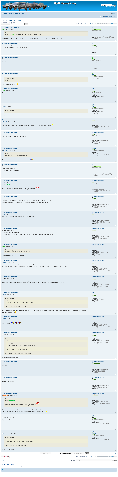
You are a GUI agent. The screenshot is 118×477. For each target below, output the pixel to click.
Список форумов (8, 13)
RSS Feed (99, 469)
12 (103, 23)
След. (114, 453)
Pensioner (5, 433)
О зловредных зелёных (11, 20)
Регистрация (109, 16)
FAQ (103, 16)
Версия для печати (112, 13)
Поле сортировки (56, 453)
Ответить (3, 23)
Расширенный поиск (111, 6)
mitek (4, 363)
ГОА (4, 198)
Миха (4, 58)
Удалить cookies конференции (89, 469)
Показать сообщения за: (34, 453)
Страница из (89, 23)
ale (3, 29)
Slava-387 (5, 121)
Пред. (3, 453)
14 (107, 23)
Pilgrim (4, 182)
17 (113, 23)
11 (101, 23)
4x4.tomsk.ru (16, 13)
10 (99, 23)
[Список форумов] (25, 10)
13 (105, 23)
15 (109, 23)
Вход (115, 16)
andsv (4, 45)
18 (115, 23)
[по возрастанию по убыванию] (81, 453)
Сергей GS (5, 395)
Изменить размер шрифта (114, 13)
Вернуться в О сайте (7, 460)
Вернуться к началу (115, 40)
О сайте (22, 13)
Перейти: (73, 460)
